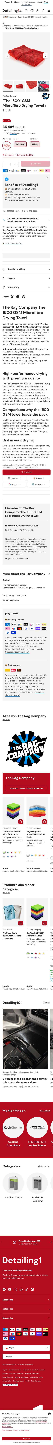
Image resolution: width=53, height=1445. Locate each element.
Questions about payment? (17, 652)
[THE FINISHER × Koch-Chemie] (37, 1127)
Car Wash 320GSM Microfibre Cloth (11, 833)
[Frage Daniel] (32, 10)
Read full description (12, 243)
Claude (39, 478)
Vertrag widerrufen (10, 1385)
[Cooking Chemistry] (13, 1127)
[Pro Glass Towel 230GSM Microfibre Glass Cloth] (13, 912)
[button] (43, 10)
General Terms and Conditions (13, 1373)
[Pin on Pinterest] (23, 297)
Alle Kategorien (7, 24)
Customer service (15, 1370)
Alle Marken (45, 1110)
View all (6, 719)
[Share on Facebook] (18, 297)
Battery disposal (18, 1381)
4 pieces (29, 861)
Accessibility (7, 1381)
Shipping (13, 133)
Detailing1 (11, 1365)
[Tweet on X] (12, 297)
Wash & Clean (13, 1197)
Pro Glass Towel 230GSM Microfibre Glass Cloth (12, 936)
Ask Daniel (28, 472)
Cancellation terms (36, 1377)
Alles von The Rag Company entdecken (26, 788)
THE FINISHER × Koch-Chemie (37, 1143)
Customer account (38, 1370)
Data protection (8, 1377)
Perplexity (39, 484)
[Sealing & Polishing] (37, 1183)
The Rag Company (10, 96)
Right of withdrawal (21, 1377)
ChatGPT (14, 478)
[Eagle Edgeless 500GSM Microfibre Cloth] (37, 811)
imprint (5, 1370)
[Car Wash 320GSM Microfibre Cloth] (13, 811)
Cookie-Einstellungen (33, 1381)
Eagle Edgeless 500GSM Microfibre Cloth (35, 834)
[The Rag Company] (26, 749)
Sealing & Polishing (37, 1199)
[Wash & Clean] (13, 1183)
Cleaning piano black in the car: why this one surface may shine (25, 1080)
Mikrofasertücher (41, 26)
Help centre (27, 1370)
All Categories (44, 1166)
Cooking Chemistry (13, 1143)
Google (14, 484)
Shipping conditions (32, 1373)
